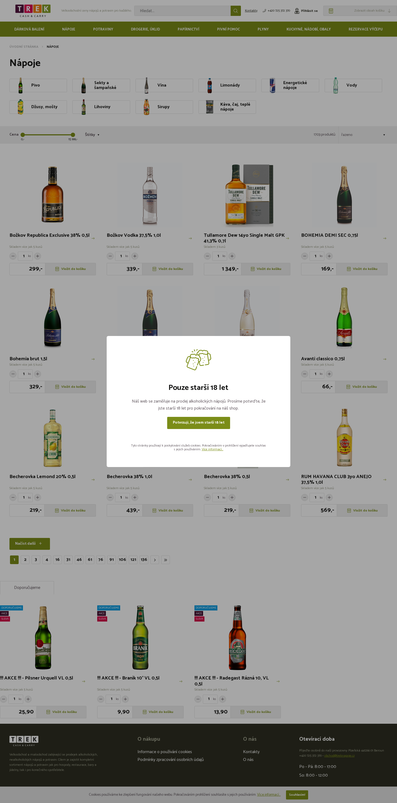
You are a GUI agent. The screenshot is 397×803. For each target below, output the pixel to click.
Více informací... (212, 449)
